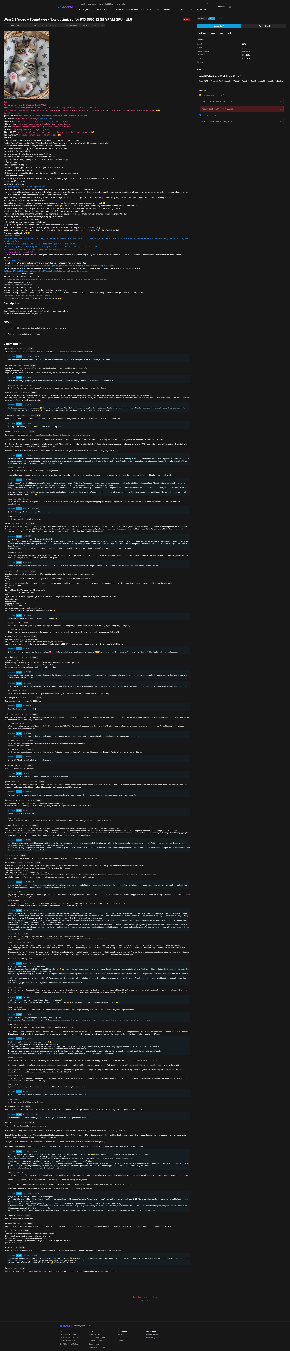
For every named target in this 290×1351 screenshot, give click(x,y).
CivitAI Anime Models (68, 1334)
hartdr (7, 1268)
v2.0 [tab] (41, 25)
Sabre (7, 855)
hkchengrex (47, 625)
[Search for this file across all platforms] (241, 76)
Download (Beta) (217, 26)
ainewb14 (12, 723)
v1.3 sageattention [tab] (53, 25)
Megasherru (10, 657)
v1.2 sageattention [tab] (70, 25)
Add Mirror (221, 7)
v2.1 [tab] (35, 25)
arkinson (11, 356)
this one (28, 813)
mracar (8, 523)
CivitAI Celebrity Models (69, 1344)
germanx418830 (11, 1223)
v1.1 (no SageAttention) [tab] (88, 25)
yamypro (8, 365)
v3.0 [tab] (24, 25)
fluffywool (9, 636)
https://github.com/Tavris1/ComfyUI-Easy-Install (24, 200)
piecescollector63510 (13, 781)
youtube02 (9, 1230)
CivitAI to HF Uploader (97, 1337)
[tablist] (54, 25)
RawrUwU (9, 392)
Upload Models (94, 1334)
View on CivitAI (264, 26)
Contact (120, 1341)
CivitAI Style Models (67, 1341)
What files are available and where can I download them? (25, 334)
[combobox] (119, 10)
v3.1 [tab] (18, 25)
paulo (7, 349)
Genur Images (94, 1344)
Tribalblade (9, 714)
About (119, 1337)
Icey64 (7, 1247)
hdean (7, 432)
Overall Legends (152, 1337)
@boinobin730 (10, 132)
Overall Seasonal (152, 1334)
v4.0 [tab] (12, 25)
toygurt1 (8, 1123)
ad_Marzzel (12, 629)
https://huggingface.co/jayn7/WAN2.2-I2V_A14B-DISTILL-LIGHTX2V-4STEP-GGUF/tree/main (51, 743)
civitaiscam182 (10, 415)
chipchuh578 (10, 1215)
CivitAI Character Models (69, 1337)
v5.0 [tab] (6, 25)
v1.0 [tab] (101, 25)
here (24, 274)
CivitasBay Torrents (96, 1341)
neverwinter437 (11, 862)
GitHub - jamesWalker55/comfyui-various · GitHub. (42, 922)
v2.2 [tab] (30, 25)
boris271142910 (14, 623)
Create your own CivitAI (97, 1347)
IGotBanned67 (10, 1106)
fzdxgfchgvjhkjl (11, 698)
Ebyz (10, 818)
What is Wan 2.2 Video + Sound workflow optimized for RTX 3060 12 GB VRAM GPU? (35, 328)
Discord (120, 1334)
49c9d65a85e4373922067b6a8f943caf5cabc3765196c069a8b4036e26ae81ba (251, 81)
